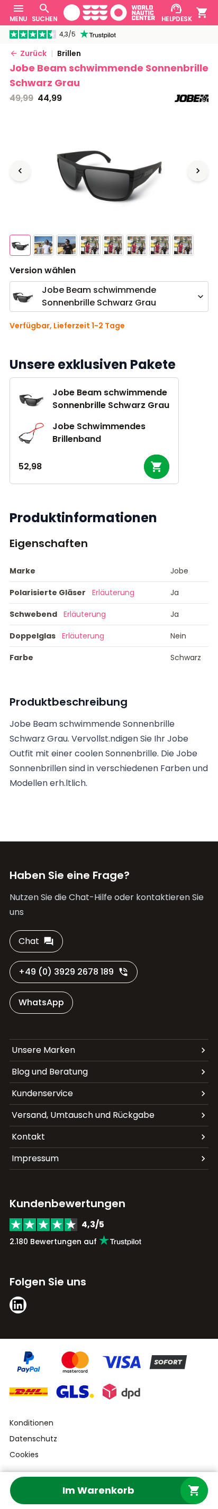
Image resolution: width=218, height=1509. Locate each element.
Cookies (24, 1454)
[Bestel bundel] (156, 466)
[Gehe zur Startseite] (109, 12)
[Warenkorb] (202, 12)
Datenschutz (33, 1438)
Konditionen (31, 1423)
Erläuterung (113, 592)
